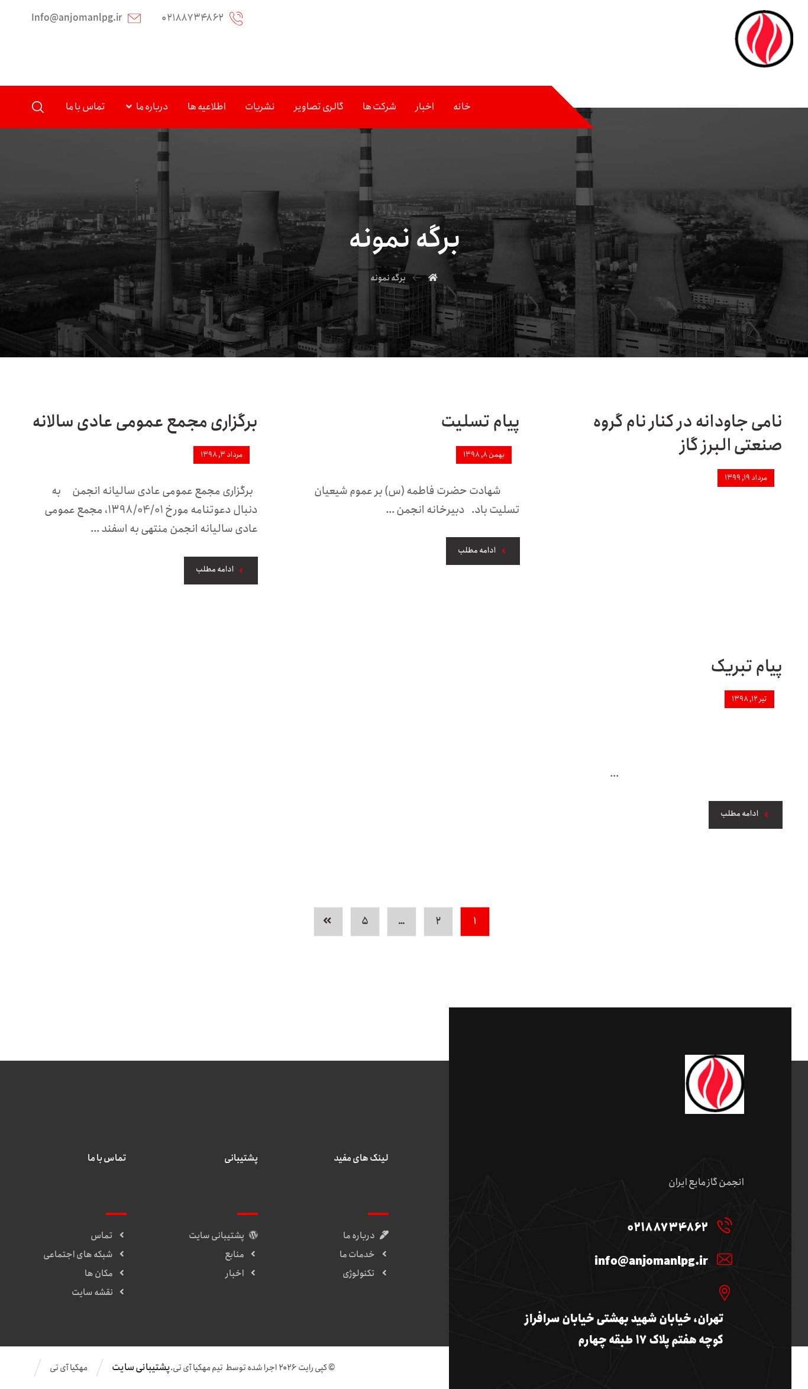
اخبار (234, 1274)
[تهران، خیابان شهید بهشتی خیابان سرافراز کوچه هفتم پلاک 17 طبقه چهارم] (615, 1292)
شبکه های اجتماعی (78, 1255)
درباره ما (359, 1236)
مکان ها (99, 1274)
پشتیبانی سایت (216, 1236)
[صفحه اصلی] (433, 278)
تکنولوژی (358, 1274)
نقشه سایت (92, 1292)
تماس (102, 1236)
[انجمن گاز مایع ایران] (763, 39)
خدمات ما (357, 1255)
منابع (234, 1255)
